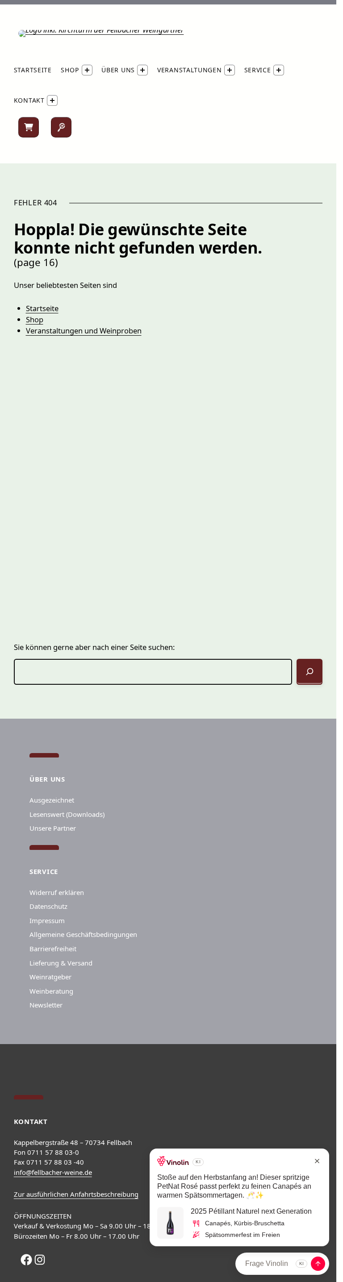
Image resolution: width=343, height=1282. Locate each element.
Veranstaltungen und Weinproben (84, 330)
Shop (34, 319)
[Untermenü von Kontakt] (52, 100)
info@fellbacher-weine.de (53, 1172)
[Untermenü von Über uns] (142, 70)
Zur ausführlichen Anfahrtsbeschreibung (76, 1194)
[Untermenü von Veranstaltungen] (229, 70)
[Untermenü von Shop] (87, 70)
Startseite (42, 308)
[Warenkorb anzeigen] (28, 127)
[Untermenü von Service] (278, 70)
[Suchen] (61, 127)
